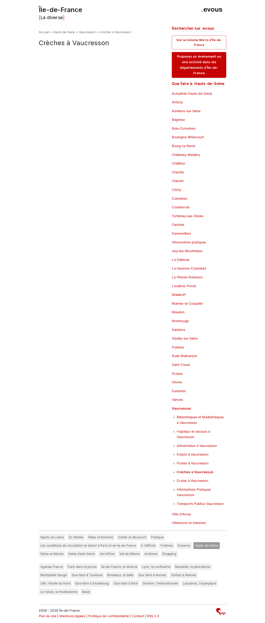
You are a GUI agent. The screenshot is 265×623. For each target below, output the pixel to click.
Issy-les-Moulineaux (187, 251)
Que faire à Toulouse (87, 575)
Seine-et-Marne (52, 554)
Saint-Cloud (181, 365)
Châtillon (178, 163)
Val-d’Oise (107, 554)
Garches (178, 225)
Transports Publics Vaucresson (200, 504)
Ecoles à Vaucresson (192, 481)
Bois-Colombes (183, 128)
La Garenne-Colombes (189, 268)
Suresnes (179, 391)
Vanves (177, 400)
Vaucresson (87, 32)
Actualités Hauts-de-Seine (192, 93)
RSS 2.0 (153, 616)
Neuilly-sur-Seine (185, 338)
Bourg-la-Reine (183, 146)
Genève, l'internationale (160, 583)
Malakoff (179, 295)
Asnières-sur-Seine (186, 111)
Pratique (157, 537)
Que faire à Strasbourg (92, 583)
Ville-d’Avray (181, 514)
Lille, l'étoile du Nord (55, 583)
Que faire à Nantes (152, 575)
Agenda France (51, 567)
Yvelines (166, 545)
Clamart (178, 181)
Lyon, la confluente (156, 567)
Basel (86, 592)
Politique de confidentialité (108, 616)
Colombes (179, 198)
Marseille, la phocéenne (192, 567)
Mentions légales (72, 616)
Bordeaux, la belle (120, 575)
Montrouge (180, 321)
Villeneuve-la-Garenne (189, 523)
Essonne (184, 545)
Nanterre (178, 330)
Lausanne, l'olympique (199, 583)
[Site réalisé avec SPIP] (220, 612)
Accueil (44, 32)
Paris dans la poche (82, 567)
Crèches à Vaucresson (195, 472)
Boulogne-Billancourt (188, 137)
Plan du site (47, 616)
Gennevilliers (181, 233)
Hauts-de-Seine (64, 32)
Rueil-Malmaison (184, 356)
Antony (177, 102)
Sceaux (177, 373)
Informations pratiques (189, 242)
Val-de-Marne (130, 554)
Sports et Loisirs (52, 537)
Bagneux (178, 120)
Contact (138, 616)
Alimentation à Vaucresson (197, 446)
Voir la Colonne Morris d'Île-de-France (199, 42)
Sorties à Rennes (183, 575)
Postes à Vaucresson (192, 463)
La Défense (180, 260)
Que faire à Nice (126, 583)
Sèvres (177, 382)
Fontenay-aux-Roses (187, 216)
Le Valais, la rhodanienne (59, 592)
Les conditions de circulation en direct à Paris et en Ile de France (88, 545)
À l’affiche (148, 545)
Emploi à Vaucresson (192, 454)
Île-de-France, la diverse (119, 567)
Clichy (176, 190)
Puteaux (178, 347)
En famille (76, 537)
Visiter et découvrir (132, 537)
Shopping (169, 554)
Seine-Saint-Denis (81, 554)
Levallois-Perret (184, 286)
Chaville (178, 172)
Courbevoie (180, 207)
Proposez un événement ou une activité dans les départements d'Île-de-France (199, 65)
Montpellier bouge (53, 575)
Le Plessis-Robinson (187, 277)
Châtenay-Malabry (186, 155)
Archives (150, 554)
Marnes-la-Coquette (187, 303)
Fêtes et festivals (100, 537)
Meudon (178, 312)
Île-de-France (60, 10)
